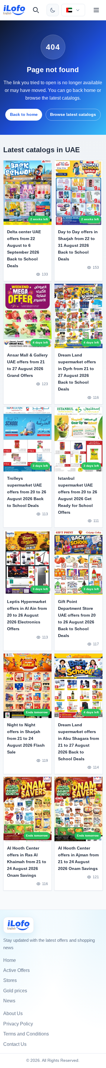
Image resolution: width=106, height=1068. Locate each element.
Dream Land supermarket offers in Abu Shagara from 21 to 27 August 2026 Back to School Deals (78, 741)
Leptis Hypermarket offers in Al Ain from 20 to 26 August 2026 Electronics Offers (27, 615)
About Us (13, 1013)
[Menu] (96, 10)
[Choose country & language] (73, 10)
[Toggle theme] (53, 10)
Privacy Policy (18, 1023)
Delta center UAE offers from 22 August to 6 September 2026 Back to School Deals (24, 248)
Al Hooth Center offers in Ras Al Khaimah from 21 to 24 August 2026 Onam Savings (26, 862)
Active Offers (16, 970)
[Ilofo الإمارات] (18, 925)
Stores (10, 980)
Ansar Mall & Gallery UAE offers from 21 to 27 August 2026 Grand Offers (27, 365)
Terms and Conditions (26, 1033)
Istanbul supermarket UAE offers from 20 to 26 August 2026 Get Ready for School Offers (77, 495)
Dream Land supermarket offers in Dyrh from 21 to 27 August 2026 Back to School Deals (77, 372)
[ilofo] (14, 10)
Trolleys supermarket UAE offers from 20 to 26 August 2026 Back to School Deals (26, 492)
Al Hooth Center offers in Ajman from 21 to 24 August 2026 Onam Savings (78, 858)
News (9, 1000)
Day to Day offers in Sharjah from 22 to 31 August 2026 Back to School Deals (78, 245)
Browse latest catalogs (73, 114)
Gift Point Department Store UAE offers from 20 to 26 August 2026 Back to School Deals (77, 618)
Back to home (24, 114)
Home (9, 960)
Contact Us (14, 1044)
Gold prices (15, 990)
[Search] (36, 10)
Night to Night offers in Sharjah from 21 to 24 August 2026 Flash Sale (26, 738)
